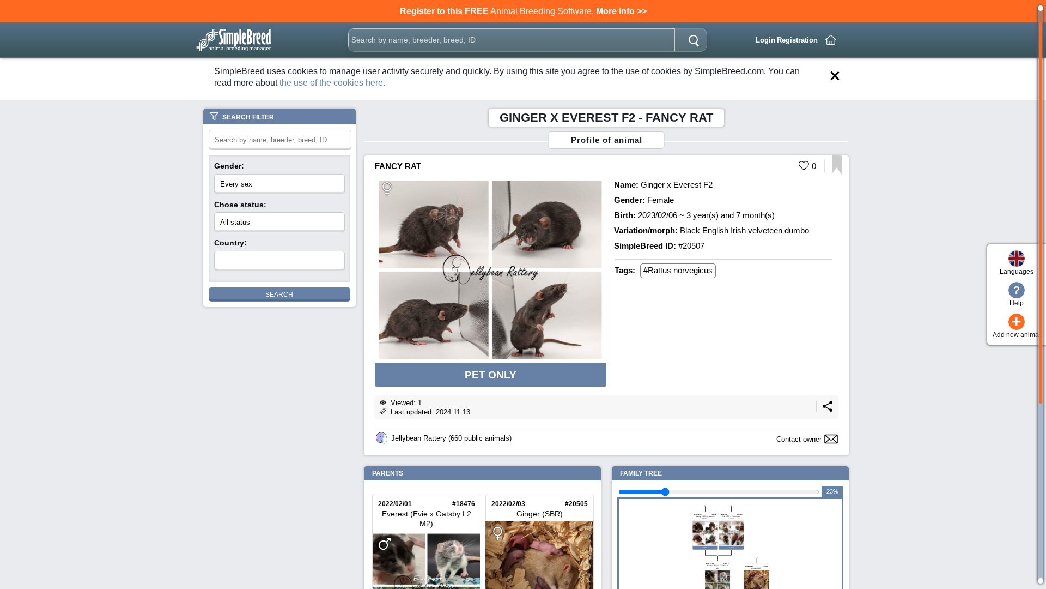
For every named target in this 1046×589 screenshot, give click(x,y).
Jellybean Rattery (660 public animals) (451, 438)
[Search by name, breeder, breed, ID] (693, 39)
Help (1016, 295)
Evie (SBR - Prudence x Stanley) (731, 517)
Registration (797, 40)
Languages (1016, 271)
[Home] (830, 39)
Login (765, 40)
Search (279, 294)
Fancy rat (398, 166)
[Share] (827, 409)
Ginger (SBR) (539, 513)
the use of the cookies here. (332, 82)
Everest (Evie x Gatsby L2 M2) (426, 518)
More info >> (621, 11)
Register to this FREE (444, 11)
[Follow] (836, 171)
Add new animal (1017, 326)
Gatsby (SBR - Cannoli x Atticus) (705, 517)
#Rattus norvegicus (678, 270)
